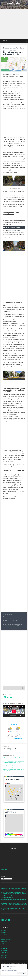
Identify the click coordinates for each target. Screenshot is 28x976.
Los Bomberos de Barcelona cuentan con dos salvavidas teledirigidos (14, 766)
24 (17, 864)
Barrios (4, 932)
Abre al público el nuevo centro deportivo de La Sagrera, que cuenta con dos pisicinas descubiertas (14, 762)
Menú (5, 40)
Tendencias (5, 955)
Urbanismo (7, 617)
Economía (4, 948)
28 (6, 867)
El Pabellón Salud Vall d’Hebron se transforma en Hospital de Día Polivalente (14, 621)
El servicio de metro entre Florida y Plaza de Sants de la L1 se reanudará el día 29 (13, 758)
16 (14, 861)
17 (17, 861)
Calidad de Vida (5, 953)
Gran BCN (4, 957)
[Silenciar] (20, 716)
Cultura (4, 943)
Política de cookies (13, 970)
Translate (13, 749)
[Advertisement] (14, 24)
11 (21, 857)
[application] (14, 711)
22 (10, 864)
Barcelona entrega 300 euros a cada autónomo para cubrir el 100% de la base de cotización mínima (14, 626)
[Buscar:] (14, 688)
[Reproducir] (5, 716)
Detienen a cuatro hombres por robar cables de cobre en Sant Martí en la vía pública (13, 909)
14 (6, 861)
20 (3, 864)
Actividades (5, 946)
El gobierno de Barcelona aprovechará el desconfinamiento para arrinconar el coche (13, 51)
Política (4, 937)
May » (6, 869)
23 (14, 864)
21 (6, 864)
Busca (25, 41)
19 (25, 861)
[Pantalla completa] (23, 716)
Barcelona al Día (14, 3)
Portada (4, 930)
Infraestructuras (6, 939)
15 (10, 861)
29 (10, 867)
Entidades (4, 941)
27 (3, 867)
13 (3, 861)
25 (21, 864)
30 (14, 867)
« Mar (2, 869)
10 (17, 857)
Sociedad (4, 934)
